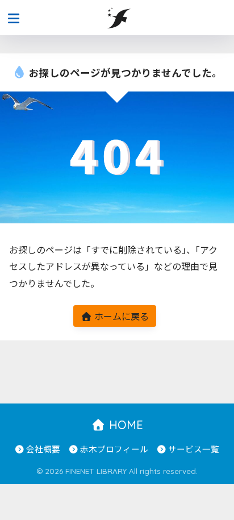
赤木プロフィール (114, 449)
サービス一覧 (193, 449)
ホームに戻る (120, 316)
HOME (124, 425)
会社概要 (43, 449)
